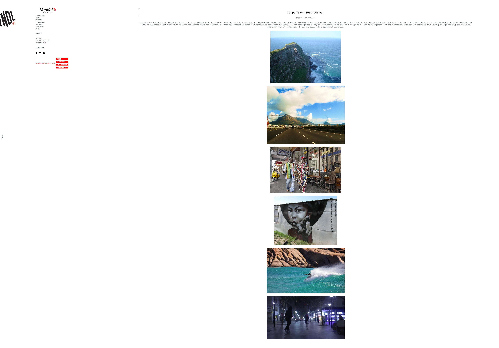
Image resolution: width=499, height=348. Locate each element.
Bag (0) (38, 38)
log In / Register (42, 41)
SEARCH (38, 34)
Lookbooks (39, 26)
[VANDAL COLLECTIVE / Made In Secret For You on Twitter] (39, 53)
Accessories (40, 22)
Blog (37, 29)
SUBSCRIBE (40, 48)
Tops (37, 18)
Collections (40, 15)
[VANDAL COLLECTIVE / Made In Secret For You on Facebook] (36, 53)
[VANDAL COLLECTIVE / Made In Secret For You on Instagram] (43, 53)
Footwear (39, 24)
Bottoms (38, 20)
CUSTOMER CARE (41, 43)
